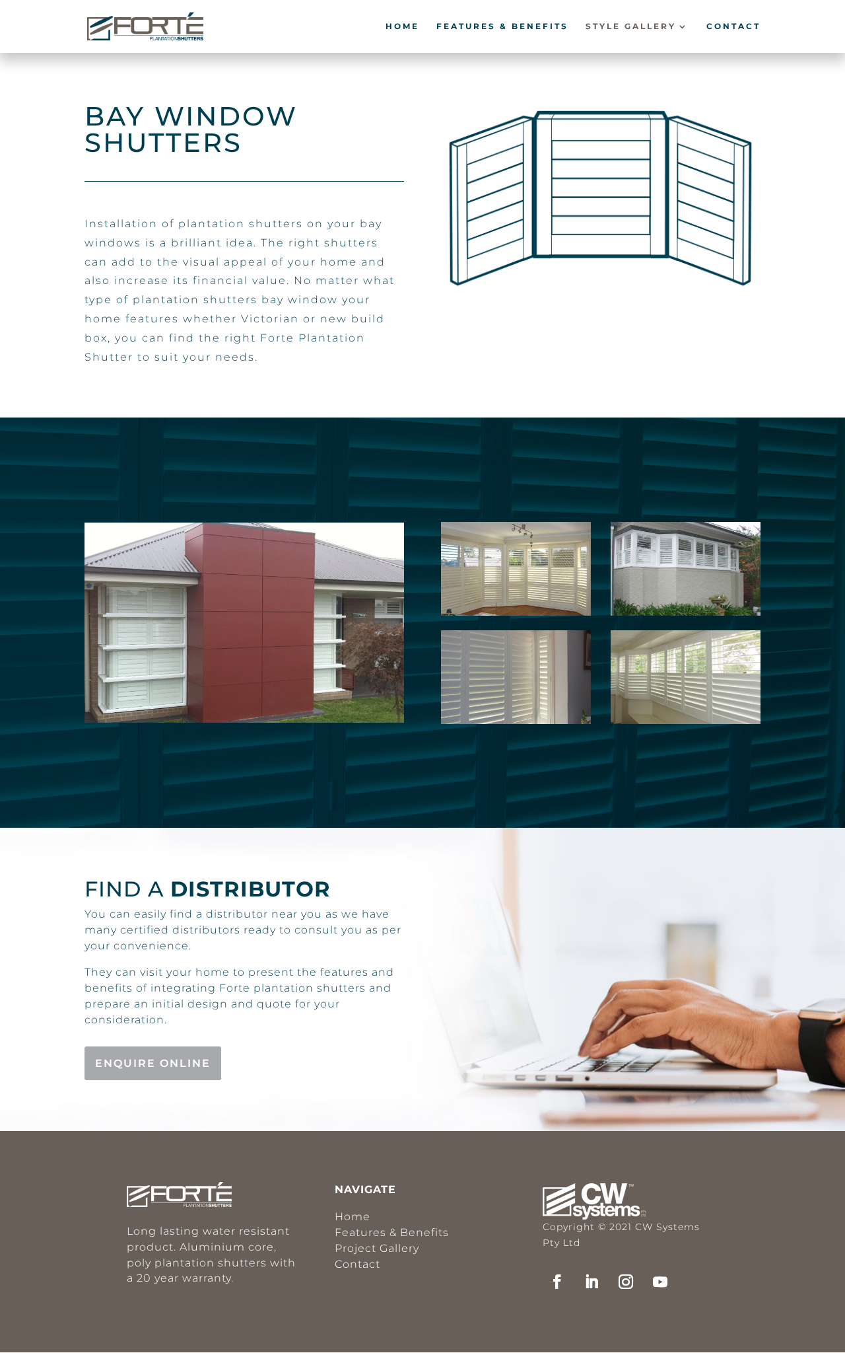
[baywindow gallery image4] (685, 612)
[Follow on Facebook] (557, 1281)
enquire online (153, 1063)
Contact (733, 26)
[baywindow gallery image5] (685, 721)
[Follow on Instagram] (625, 1281)
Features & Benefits (502, 26)
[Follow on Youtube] (660, 1281)
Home (402, 26)
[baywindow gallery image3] (516, 721)
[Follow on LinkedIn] (591, 1281)
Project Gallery (377, 1248)
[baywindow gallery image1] (244, 719)
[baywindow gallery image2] (516, 612)
